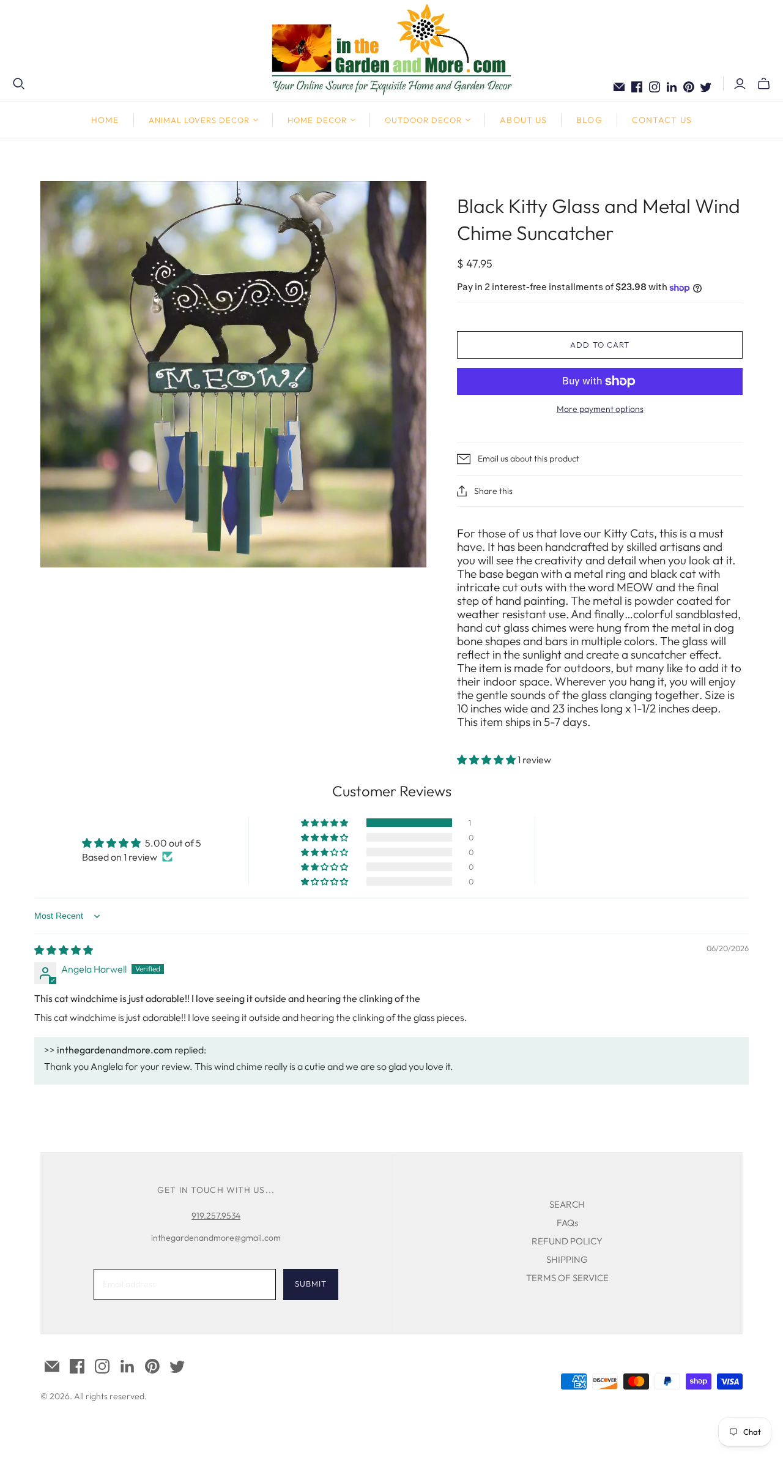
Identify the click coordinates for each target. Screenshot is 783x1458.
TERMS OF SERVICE (567, 1278)
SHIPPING (567, 1259)
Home (105, 119)
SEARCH (567, 1204)
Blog (589, 119)
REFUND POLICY (567, 1241)
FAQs (567, 1222)
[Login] (739, 83)
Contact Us (662, 119)
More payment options (600, 408)
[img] (63, 950)
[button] (487, 759)
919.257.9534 (215, 1215)
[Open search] (19, 84)
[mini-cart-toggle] (764, 83)
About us (523, 119)
